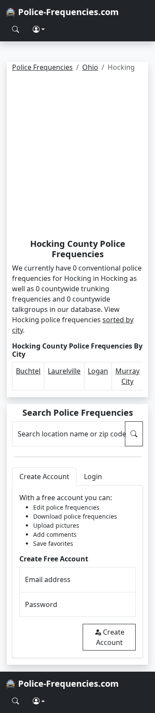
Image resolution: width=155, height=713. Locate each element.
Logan (98, 371)
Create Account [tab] (44, 476)
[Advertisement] (77, 156)
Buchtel (28, 371)
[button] (39, 29)
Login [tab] (93, 476)
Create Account (110, 637)
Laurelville (64, 371)
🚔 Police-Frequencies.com (62, 12)
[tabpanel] (77, 571)
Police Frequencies (42, 67)
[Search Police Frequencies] (15, 29)
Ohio (90, 67)
